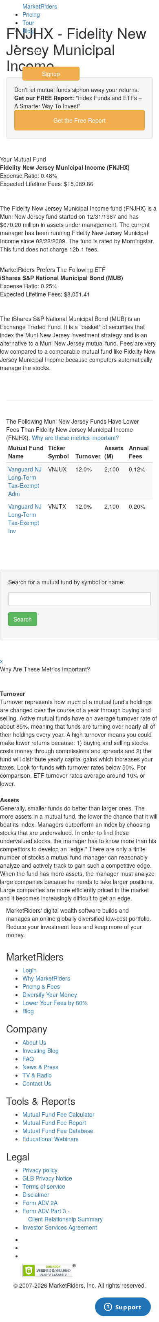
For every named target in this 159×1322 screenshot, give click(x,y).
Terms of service (43, 1186)
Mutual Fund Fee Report (54, 1122)
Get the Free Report (79, 120)
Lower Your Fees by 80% (54, 1003)
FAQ (28, 1059)
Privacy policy (39, 1170)
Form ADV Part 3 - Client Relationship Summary (62, 1215)
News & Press (40, 1067)
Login (36, 51)
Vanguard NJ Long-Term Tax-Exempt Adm (25, 481)
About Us (34, 1042)
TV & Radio (37, 1075)
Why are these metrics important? (75, 437)
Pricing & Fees (41, 986)
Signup (51, 74)
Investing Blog (40, 1050)
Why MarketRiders (46, 978)
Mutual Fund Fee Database (57, 1131)
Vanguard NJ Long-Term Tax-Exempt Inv (25, 518)
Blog (28, 31)
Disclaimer (35, 1194)
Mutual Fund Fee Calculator (58, 1114)
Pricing (31, 14)
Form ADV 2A (39, 1203)
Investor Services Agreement (59, 1227)
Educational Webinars (50, 1139)
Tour (28, 22)
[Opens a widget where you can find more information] (123, 1307)
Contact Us (36, 1083)
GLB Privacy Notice (47, 1178)
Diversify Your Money (49, 994)
